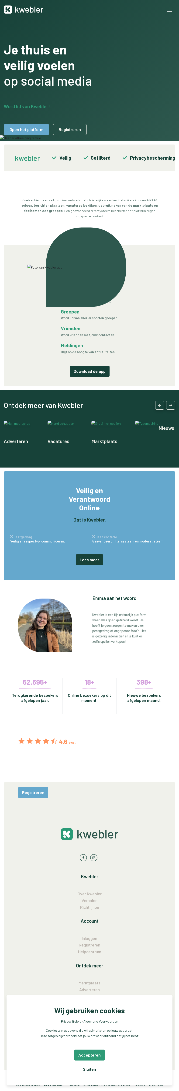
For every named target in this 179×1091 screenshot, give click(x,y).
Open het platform (26, 129)
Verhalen (89, 900)
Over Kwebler (90, 893)
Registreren (70, 129)
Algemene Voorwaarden (100, 1021)
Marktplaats (104, 441)
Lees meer (89, 559)
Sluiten (89, 1069)
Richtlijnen (89, 907)
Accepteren (89, 1054)
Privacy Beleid (71, 1021)
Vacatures (58, 441)
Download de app (90, 371)
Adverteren (16, 441)
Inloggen (89, 938)
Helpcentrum (89, 951)
